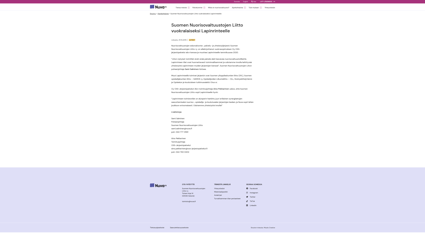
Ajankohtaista (237, 8)
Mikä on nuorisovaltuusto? (218, 8)
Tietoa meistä (181, 8)
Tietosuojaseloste (157, 227)
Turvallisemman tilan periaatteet (227, 198)
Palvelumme (197, 8)
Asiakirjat (218, 195)
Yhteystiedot (270, 8)
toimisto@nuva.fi (189, 201)
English (245, 2)
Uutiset (192, 40)
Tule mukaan (254, 8)
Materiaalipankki (221, 192)
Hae (254, 2)
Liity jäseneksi (266, 2)
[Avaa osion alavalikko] (189, 8)
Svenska (237, 2)
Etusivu (153, 14)
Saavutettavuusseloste (179, 227)
